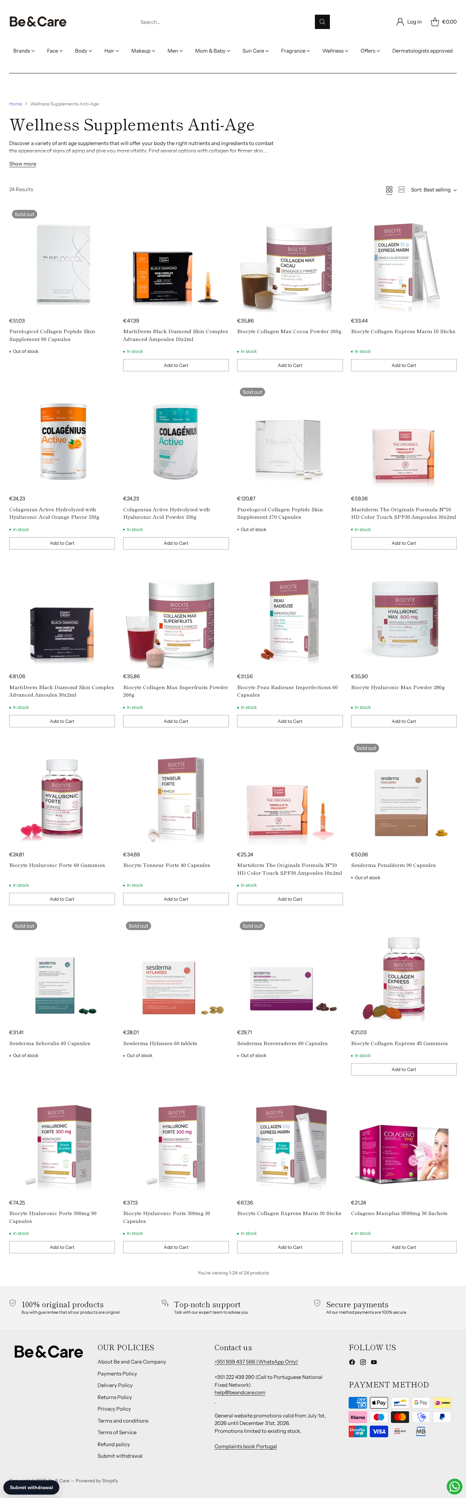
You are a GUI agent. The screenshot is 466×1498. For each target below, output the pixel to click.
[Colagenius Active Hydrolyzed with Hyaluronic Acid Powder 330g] (176, 438)
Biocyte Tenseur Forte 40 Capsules (166, 864)
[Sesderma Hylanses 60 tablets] (176, 972)
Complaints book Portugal (246, 1446)
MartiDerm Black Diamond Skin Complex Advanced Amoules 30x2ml (61, 690)
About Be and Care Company (132, 1361)
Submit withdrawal (120, 1456)
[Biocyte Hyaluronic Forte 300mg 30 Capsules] (176, 1142)
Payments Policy (117, 1373)
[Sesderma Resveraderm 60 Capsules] (290, 972)
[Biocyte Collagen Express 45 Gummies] (404, 972)
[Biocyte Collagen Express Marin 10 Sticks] (404, 260)
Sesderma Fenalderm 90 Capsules (393, 864)
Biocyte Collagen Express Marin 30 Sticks (289, 1212)
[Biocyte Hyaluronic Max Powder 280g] (404, 616)
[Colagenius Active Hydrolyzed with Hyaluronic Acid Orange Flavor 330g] (62, 438)
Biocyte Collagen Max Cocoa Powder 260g (289, 330)
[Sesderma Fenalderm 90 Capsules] (404, 794)
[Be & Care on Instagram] (363, 1363)
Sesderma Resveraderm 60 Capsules (282, 1042)
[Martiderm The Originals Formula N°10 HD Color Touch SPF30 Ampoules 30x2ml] (404, 438)
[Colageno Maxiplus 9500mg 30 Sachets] (404, 1142)
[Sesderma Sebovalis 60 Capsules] (62, 972)
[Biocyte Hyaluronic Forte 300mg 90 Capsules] (62, 1142)
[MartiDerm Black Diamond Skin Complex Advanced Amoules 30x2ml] (62, 616)
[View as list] (401, 189)
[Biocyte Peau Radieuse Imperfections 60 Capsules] (290, 616)
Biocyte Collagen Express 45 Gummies (399, 1042)
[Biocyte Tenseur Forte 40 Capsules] (176, 794)
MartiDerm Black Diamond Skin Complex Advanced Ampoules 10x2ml (175, 334)
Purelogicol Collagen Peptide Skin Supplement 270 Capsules (280, 512)
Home (15, 103)
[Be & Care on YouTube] (374, 1363)
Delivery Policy (115, 1385)
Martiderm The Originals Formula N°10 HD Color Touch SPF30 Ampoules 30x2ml (403, 512)
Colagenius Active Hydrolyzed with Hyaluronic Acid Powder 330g (166, 512)
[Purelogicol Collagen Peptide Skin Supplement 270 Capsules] (290, 438)
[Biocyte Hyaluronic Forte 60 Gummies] (62, 794)
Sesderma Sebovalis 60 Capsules (49, 1042)
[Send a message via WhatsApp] (455, 1487)
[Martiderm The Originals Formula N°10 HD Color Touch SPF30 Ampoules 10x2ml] (290, 794)
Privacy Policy (114, 1409)
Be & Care (59, 1480)
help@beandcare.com (240, 1392)
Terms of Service (117, 1432)
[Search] (322, 22)
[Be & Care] (38, 21)
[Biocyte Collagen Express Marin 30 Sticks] (290, 1142)
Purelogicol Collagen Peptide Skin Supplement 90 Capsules (52, 334)
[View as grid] (389, 189)
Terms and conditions (123, 1420)
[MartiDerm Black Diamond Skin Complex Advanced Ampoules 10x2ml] (176, 260)
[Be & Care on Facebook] (352, 1363)
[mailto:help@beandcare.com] (215, 1400)
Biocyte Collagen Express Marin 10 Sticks (403, 330)
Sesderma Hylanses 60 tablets (160, 1042)
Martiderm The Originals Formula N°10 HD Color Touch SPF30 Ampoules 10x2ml (289, 868)
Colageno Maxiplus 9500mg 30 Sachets (399, 1212)
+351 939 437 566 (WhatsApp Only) (256, 1361)
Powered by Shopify (97, 1480)
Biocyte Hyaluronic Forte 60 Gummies (57, 864)
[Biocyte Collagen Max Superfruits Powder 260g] (176, 616)
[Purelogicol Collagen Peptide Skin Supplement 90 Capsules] (62, 260)
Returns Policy (115, 1397)
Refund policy (114, 1444)
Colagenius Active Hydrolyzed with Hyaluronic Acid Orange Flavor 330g (54, 512)
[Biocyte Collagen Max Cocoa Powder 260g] (290, 260)
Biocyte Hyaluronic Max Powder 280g (398, 686)
